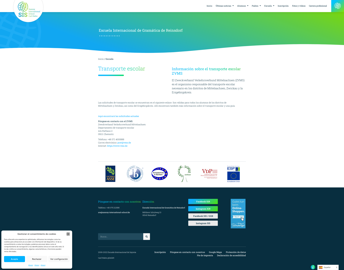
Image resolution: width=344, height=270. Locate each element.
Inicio (209, 5)
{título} (30, 265)
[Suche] (146, 236)
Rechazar (36, 259)
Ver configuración (59, 259)
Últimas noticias (223, 5)
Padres (255, 5)
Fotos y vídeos (298, 5)
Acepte (14, 259)
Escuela (268, 5)
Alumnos (241, 5)
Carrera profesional (318, 5)
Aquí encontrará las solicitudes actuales (118, 116)
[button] (68, 234)
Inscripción (283, 5)
